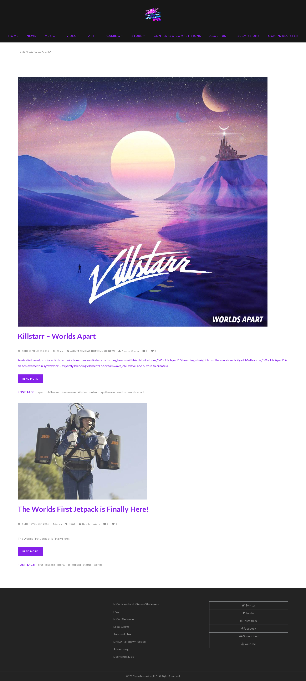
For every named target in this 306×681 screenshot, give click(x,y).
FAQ (116, 611)
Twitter (250, 605)
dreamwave (68, 392)
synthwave (108, 392)
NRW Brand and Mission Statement (136, 604)
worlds (121, 392)
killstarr (82, 392)
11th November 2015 (36, 524)
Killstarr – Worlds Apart (57, 336)
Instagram (250, 621)
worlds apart (136, 392)
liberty (61, 564)
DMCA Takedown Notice (129, 641)
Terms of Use (122, 634)
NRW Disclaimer (123, 619)
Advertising (121, 649)
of (68, 564)
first (40, 564)
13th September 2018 (36, 351)
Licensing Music (123, 656)
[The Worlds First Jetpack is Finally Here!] (153, 451)
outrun (94, 392)
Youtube (250, 644)
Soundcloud (251, 636)
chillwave (53, 392)
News (111, 351)
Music (104, 351)
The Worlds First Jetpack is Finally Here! (83, 509)
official (76, 564)
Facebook (249, 628)
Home (21, 52)
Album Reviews (80, 351)
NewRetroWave (91, 524)
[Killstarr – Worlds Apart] (153, 202)
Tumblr (249, 613)
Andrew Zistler (130, 351)
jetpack (50, 564)
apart (41, 392)
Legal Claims (121, 626)
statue (87, 564)
